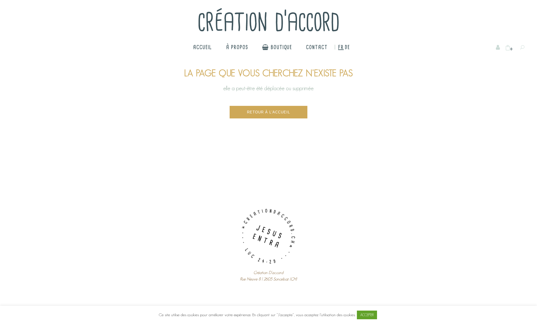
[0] (507, 48)
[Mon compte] (498, 47)
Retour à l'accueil (268, 112)
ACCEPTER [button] (367, 315)
